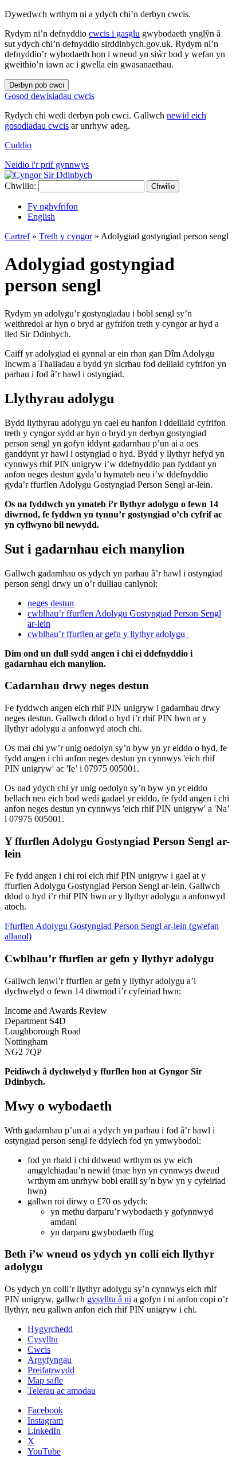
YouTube (44, 1451)
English (41, 217)
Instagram (45, 1420)
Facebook (45, 1410)
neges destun (50, 603)
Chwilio (163, 186)
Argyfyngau (49, 1360)
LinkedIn (44, 1431)
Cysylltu (42, 1339)
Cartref (17, 236)
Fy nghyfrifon (52, 206)
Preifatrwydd (50, 1370)
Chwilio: (20, 186)
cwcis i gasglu (114, 33)
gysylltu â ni (109, 1299)
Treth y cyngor (65, 236)
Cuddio (18, 145)
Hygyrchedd (50, 1329)
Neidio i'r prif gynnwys (47, 164)
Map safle (45, 1380)
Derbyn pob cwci (36, 85)
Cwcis (38, 1349)
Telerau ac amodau (61, 1391)
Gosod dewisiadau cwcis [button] (50, 96)
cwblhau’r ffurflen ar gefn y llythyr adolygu (108, 634)
